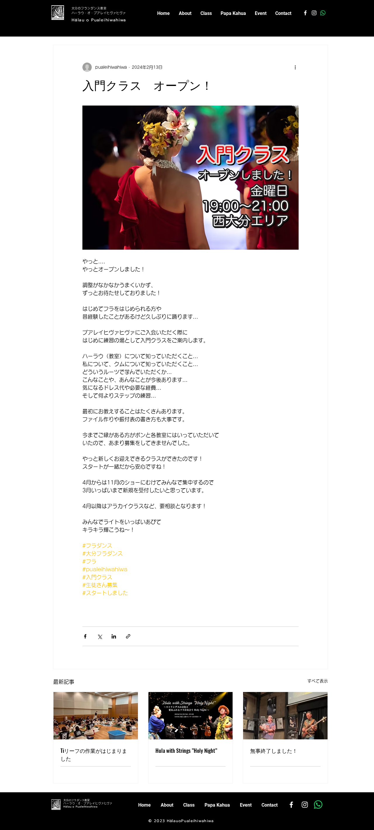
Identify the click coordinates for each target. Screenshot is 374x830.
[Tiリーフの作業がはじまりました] (95, 715)
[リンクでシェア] (128, 636)
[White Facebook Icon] (305, 13)
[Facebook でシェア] (85, 636)
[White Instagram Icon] (314, 13)
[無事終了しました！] (285, 715)
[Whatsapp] (323, 13)
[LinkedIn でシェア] (114, 636)
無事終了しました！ (273, 750)
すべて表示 (317, 681)
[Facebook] (291, 804)
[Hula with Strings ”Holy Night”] (190, 715)
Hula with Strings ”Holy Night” (186, 750)
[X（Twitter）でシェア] (99, 636)
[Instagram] (304, 804)
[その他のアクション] (295, 67)
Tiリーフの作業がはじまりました (93, 754)
